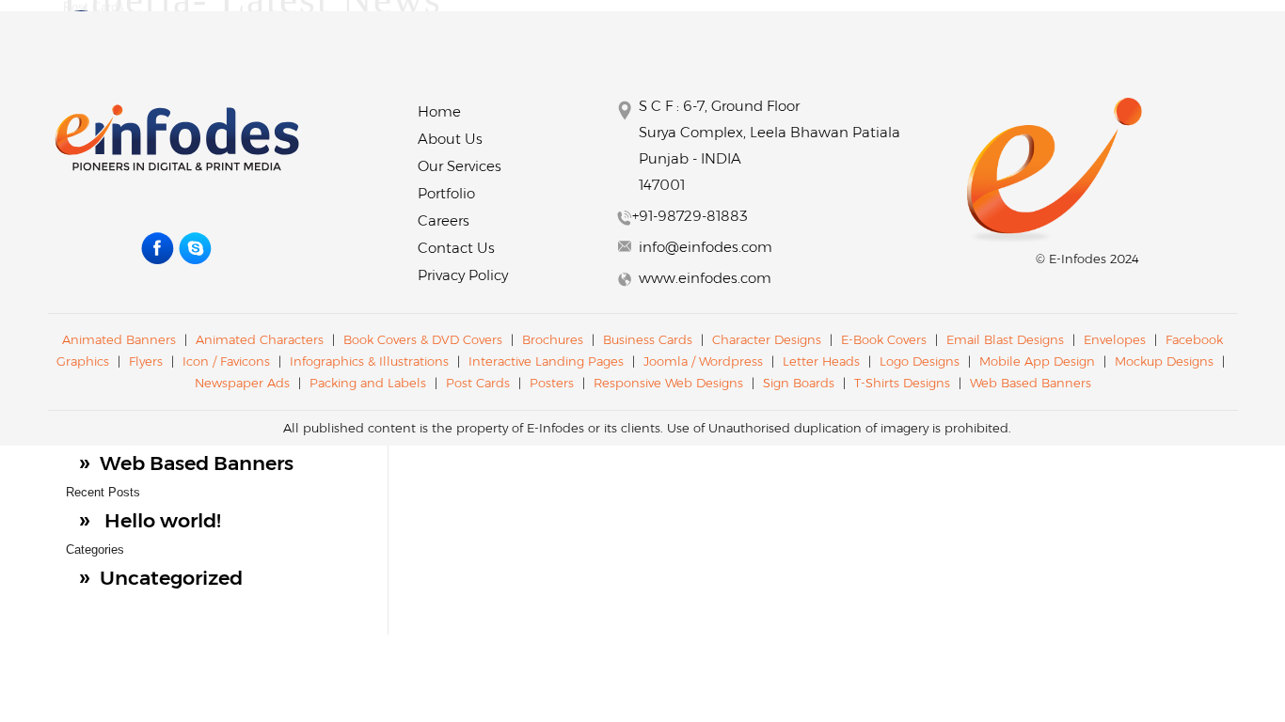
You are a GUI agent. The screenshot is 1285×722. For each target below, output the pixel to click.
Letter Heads (821, 361)
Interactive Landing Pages (547, 361)
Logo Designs (920, 361)
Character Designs (766, 339)
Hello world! (162, 520)
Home (439, 111)
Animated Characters (260, 339)
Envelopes (1115, 339)
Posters (552, 382)
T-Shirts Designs (902, 382)
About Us (450, 139)
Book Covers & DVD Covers (422, 339)
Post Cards (480, 382)
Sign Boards (798, 382)
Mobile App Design (1037, 361)
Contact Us (456, 248)
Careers (443, 220)
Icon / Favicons (226, 361)
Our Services (459, 166)
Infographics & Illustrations (369, 361)
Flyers (146, 361)
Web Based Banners (196, 463)
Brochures (552, 339)
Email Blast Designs (1007, 339)
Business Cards (647, 339)
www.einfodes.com (705, 278)
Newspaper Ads (242, 382)
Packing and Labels (367, 382)
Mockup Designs (1164, 361)
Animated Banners (119, 339)
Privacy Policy (463, 275)
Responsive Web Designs (670, 382)
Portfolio (446, 193)
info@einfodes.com (705, 247)
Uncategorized (171, 577)
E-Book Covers (884, 339)
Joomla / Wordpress (705, 361)
